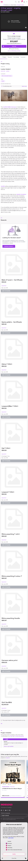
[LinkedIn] (9, 810)
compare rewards (8, 246)
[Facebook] (1, 810)
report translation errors (11, 819)
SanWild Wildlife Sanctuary (10, 107)
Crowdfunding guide (19, 736)
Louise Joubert (6, 11)
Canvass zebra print (9, 660)
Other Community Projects (7, 75)
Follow (14, 46)
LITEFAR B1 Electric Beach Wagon (12, 788)
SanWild (3, 186)
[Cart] (18, 2)
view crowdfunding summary (14, 50)
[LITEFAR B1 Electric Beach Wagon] (13, 772)
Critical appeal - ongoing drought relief (10, 9)
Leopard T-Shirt (8, 492)
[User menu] (24, 2)
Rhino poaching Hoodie (11, 618)
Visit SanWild (7, 702)
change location (20, 4)
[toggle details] (24, 797)
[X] (3, 810)
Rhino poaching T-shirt (11, 534)
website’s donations (21, 194)
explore (7, 757)
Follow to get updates (8, 746)
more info (3, 71)
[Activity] (21, 1)
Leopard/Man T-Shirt (10, 406)
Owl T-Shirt (6, 448)
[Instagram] (7, 810)
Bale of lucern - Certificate (12, 280)
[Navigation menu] (26, 1)
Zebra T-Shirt (7, 364)
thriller (3, 81)
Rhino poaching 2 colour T (12, 576)
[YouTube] (5, 810)
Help (11, 736)
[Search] (15, 2)
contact (7, 71)
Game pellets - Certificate (12, 322)
